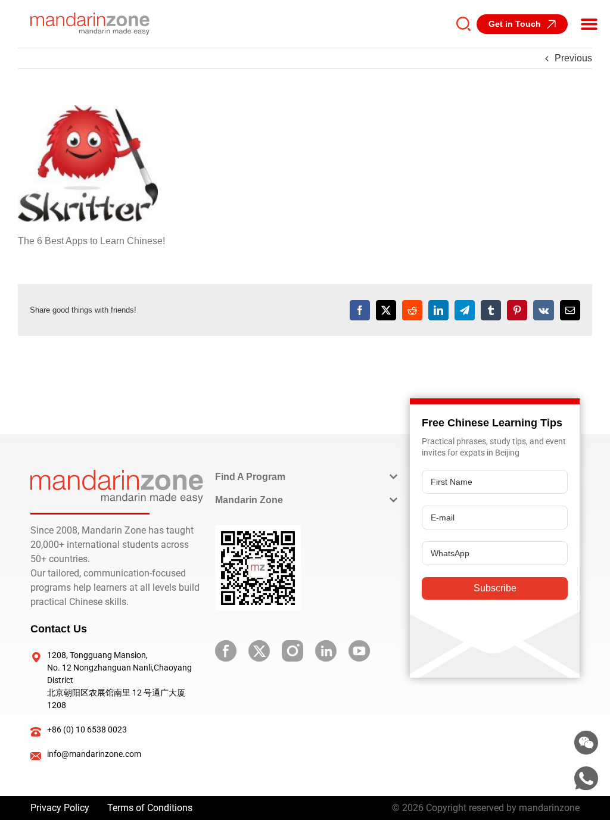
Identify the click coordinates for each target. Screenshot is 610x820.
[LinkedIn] (438, 310)
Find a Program (250, 477)
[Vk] (543, 310)
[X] (386, 310)
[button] (589, 24)
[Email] (570, 310)
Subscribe (495, 588)
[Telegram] (465, 310)
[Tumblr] (491, 310)
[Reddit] (412, 310)
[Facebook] (360, 310)
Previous (573, 58)
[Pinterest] (517, 310)
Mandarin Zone (249, 500)
